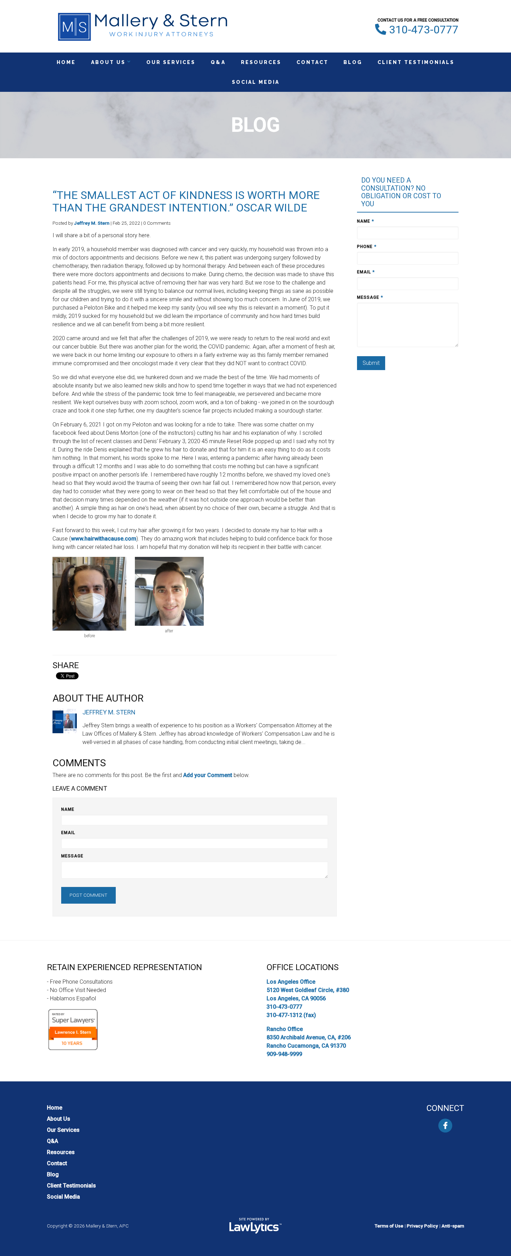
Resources (261, 62)
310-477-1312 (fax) (291, 1015)
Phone (366, 246)
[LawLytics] (255, 1226)
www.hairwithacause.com (103, 538)
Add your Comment (207, 775)
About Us (108, 62)
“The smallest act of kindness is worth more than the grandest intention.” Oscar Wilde (186, 201)
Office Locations (303, 967)
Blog (352, 62)
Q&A (218, 62)
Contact (312, 62)
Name (67, 809)
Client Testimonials (416, 62)
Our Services (170, 62)
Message (72, 856)
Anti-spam (452, 1226)
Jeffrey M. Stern (92, 223)
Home (66, 62)
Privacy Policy (422, 1226)
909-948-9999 (284, 1054)
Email (68, 832)
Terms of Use (389, 1226)
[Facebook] (445, 1126)
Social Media (255, 82)
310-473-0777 (424, 29)
